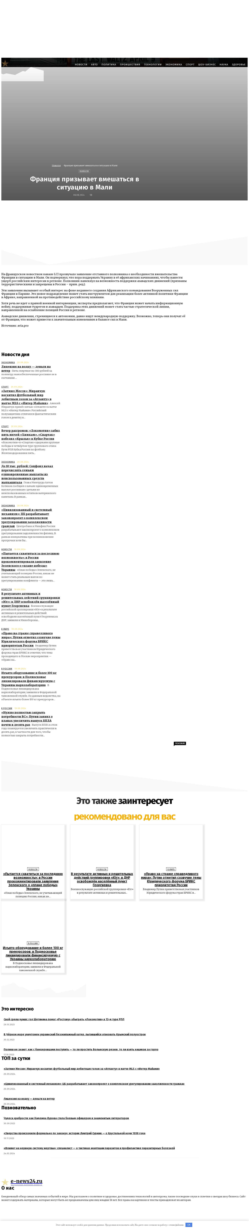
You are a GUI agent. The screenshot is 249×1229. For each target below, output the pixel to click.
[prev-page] (122, 978)
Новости (56, 165)
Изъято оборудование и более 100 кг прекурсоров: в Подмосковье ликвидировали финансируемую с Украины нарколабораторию (33, 953)
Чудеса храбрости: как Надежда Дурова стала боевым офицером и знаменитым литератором (66, 1118)
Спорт (5, 387)
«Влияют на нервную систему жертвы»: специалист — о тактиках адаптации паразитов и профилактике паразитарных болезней (89, 1148)
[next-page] (126, 978)
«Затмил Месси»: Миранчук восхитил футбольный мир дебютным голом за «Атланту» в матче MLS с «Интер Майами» (82, 1068)
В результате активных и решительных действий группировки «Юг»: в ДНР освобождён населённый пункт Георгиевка (102, 879)
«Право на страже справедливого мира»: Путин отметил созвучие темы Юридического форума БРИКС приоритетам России (171, 879)
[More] (207, 207)
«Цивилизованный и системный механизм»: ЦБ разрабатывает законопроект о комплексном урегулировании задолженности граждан (26, 518)
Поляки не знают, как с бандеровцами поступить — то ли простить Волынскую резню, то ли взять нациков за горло (81, 1049)
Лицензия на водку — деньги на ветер (29, 1098)
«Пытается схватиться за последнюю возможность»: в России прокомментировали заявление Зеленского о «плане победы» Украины (30, 561)
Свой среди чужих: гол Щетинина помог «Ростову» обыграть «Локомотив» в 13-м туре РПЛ (64, 1019)
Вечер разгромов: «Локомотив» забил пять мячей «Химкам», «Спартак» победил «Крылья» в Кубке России (30, 434)
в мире (5, 629)
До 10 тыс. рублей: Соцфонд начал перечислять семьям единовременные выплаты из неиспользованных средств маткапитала (27, 474)
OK (189, 1225)
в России (6, 669)
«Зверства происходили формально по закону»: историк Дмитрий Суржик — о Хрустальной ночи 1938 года (74, 1133)
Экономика (8, 362)
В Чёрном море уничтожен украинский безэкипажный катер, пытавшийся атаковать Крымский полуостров (75, 1034)
